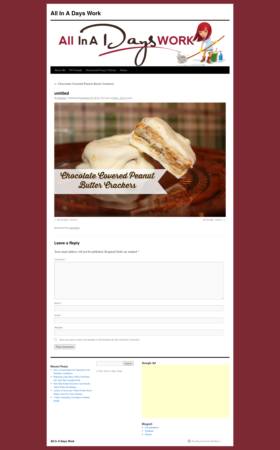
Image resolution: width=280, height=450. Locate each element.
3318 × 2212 (119, 97)
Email (58, 315)
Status (123, 70)
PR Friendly (75, 70)
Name (58, 303)
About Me (60, 70)
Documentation (152, 427)
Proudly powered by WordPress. (206, 441)
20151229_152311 (213, 219)
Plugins (148, 434)
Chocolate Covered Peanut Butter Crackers (84, 84)
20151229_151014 (67, 219)
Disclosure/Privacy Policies (101, 70)
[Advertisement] (211, 391)
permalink (74, 227)
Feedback (149, 430)
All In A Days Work (75, 13)
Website (58, 327)
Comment (60, 259)
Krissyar (62, 97)
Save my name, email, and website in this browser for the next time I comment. (99, 339)
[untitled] (140, 160)
